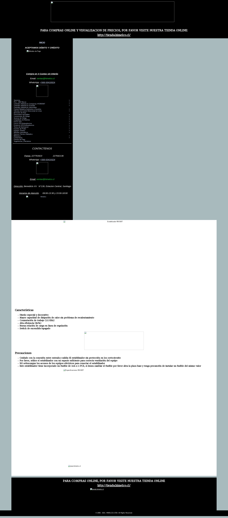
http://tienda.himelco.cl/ (114, 35)
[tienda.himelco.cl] (112, 21)
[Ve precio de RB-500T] (114, 349)
